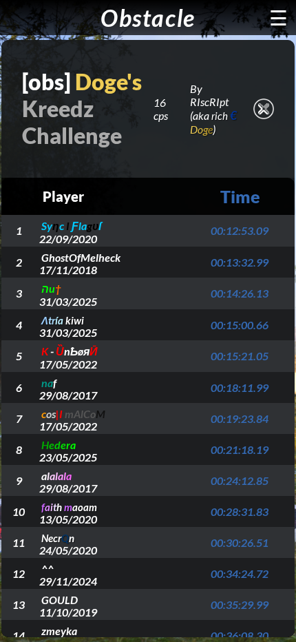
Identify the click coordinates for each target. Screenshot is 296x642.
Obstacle (148, 17)
